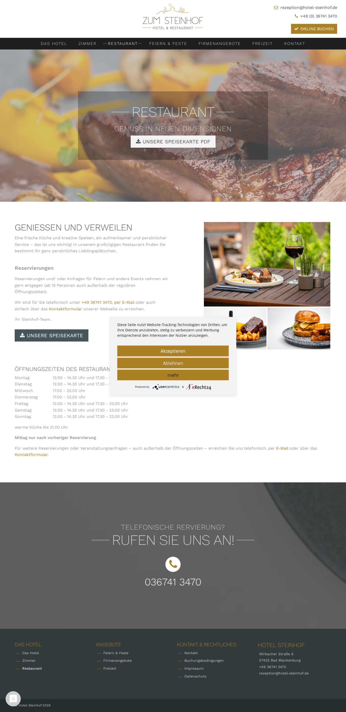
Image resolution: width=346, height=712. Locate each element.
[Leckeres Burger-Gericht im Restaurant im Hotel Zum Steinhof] (298, 328)
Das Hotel (54, 43)
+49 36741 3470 (97, 302)
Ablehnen (173, 363)
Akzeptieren (173, 351)
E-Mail (282, 448)
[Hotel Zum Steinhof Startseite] (173, 16)
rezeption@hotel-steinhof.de (308, 7)
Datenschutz (195, 676)
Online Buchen (317, 28)
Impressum (194, 668)
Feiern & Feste (168, 43)
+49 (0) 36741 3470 (318, 16)
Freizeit (262, 43)
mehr (173, 375)
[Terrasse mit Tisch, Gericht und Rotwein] (267, 264)
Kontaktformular (65, 309)
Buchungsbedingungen (204, 660)
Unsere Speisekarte (55, 335)
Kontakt (294, 43)
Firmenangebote (220, 43)
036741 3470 (173, 582)
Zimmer (88, 43)
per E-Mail (124, 302)
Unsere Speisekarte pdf (175, 142)
